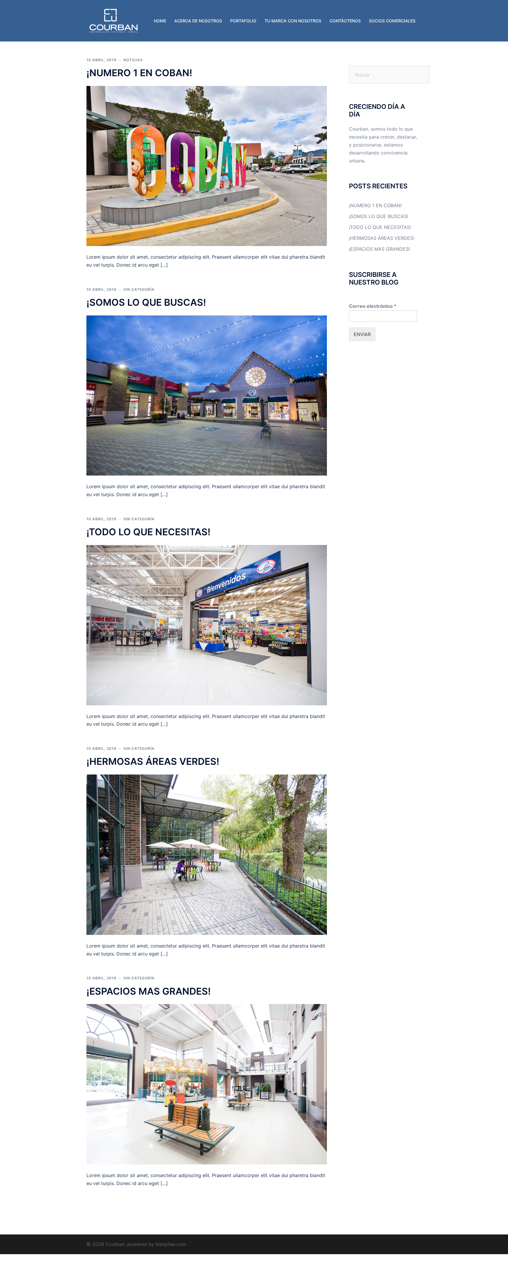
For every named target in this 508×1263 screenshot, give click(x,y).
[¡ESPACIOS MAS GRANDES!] (206, 1084)
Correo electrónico (372, 306)
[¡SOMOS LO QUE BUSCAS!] (206, 395)
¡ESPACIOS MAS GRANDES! (148, 991)
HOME (160, 20)
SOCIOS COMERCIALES (392, 20)
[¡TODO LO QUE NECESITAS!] (206, 625)
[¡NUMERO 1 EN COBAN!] (206, 165)
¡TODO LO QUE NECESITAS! (148, 532)
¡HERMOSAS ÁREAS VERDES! (152, 761)
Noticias (133, 60)
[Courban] (113, 20)
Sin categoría (139, 289)
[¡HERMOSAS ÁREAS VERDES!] (206, 854)
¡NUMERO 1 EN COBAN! (139, 73)
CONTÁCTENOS (345, 20)
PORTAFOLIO (243, 20)
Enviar (362, 334)
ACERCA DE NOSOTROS (198, 20)
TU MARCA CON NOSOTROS (293, 20)
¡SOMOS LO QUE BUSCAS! (146, 302)
